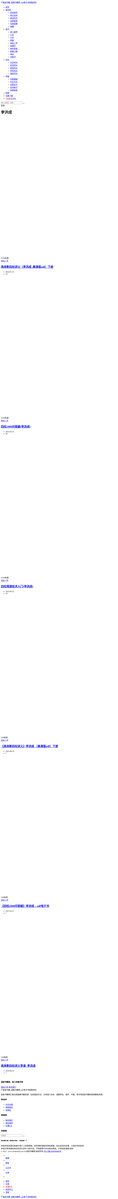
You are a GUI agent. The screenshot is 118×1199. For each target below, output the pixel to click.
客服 (7, 1158)
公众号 (8, 1168)
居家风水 (14, 74)
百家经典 (14, 24)
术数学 (13, 57)
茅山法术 (14, 15)
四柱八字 (14, 43)
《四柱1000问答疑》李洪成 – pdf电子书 (25, 905)
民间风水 (14, 65)
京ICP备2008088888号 (52, 1151)
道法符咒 (14, 18)
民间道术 (14, 13)
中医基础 (14, 79)
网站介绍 (4, 1087)
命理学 (13, 46)
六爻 (12, 38)
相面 (12, 40)
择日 (12, 54)
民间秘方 (14, 87)
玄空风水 (14, 63)
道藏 (12, 26)
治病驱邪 (14, 21)
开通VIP (9, 1126)
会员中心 (9, 1189)
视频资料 (9, 1107)
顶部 (7, 1192)
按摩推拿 (14, 90)
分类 (7, 1184)
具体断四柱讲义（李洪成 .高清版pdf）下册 (27, 266)
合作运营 (9, 1105)
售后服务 (9, 1123)
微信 (7, 1163)
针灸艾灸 (14, 82)
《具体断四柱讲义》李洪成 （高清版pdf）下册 (29, 746)
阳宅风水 (14, 68)
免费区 (8, 1110)
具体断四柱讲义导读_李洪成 (18, 1065)
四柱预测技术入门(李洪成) (17, 586)
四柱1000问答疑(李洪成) (15, 426)
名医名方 (14, 85)
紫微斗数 (14, 51)
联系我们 (12, 1087)
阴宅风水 (14, 71)
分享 (7, 1173)
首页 (7, 1181)
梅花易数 (14, 49)
